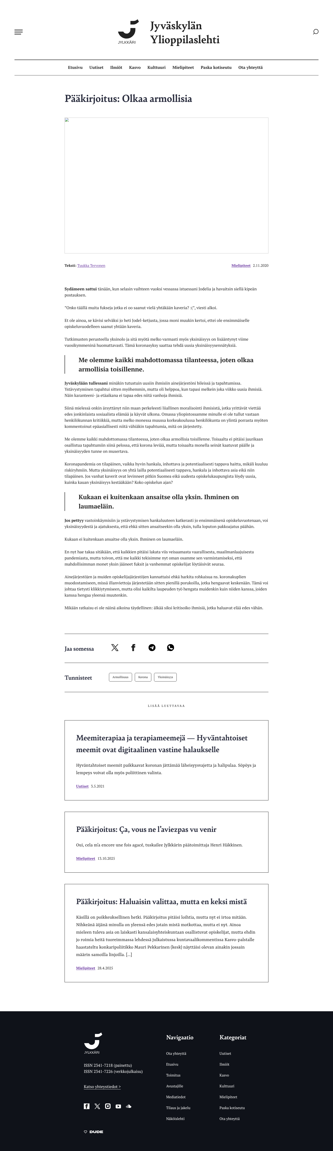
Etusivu (75, 67)
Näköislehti (175, 1118)
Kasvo (135, 67)
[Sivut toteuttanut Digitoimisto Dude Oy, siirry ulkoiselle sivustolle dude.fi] (93, 1132)
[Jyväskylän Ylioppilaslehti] (93, 1052)
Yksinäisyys (165, 677)
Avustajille (174, 1086)
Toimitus (173, 1075)
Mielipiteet (183, 67)
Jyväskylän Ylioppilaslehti (185, 32)
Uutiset (96, 67)
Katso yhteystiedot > (102, 1086)
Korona (143, 677)
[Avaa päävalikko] (18, 32)
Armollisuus (120, 677)
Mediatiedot (176, 1096)
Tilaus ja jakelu (178, 1107)
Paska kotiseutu (216, 67)
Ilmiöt (116, 67)
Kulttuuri (156, 67)
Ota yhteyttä (251, 67)
